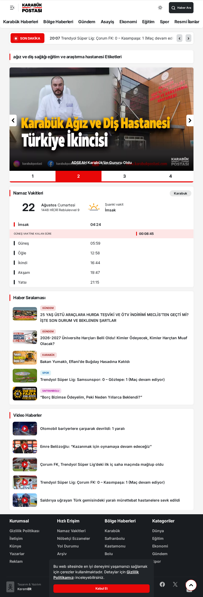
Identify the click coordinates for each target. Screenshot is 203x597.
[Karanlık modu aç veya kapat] (160, 7)
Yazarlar (17, 553)
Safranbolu (115, 538)
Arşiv (62, 553)
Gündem (86, 21)
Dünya (158, 530)
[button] (179, 38)
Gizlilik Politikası (24, 530)
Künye (15, 546)
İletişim (16, 538)
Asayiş (107, 21)
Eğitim (148, 21)
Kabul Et (101, 588)
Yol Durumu (68, 546)
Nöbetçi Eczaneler (73, 538)
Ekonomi (128, 21)
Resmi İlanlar (186, 21)
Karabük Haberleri (20, 21)
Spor (164, 21)
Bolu (109, 553)
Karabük (112, 530)
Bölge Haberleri (58, 21)
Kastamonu (115, 546)
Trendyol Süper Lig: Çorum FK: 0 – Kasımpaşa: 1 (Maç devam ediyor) (120, 38)
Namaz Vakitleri (71, 530)
